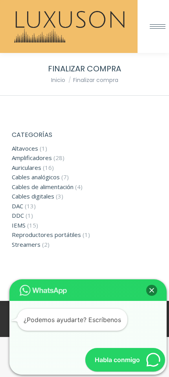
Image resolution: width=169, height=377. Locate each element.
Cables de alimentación (42, 187)
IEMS (19, 225)
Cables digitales (33, 196)
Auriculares (26, 167)
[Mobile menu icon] (157, 26)
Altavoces (25, 148)
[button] (151, 290)
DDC (18, 215)
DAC (17, 206)
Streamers (26, 244)
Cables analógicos (36, 177)
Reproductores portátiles (46, 235)
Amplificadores (32, 158)
